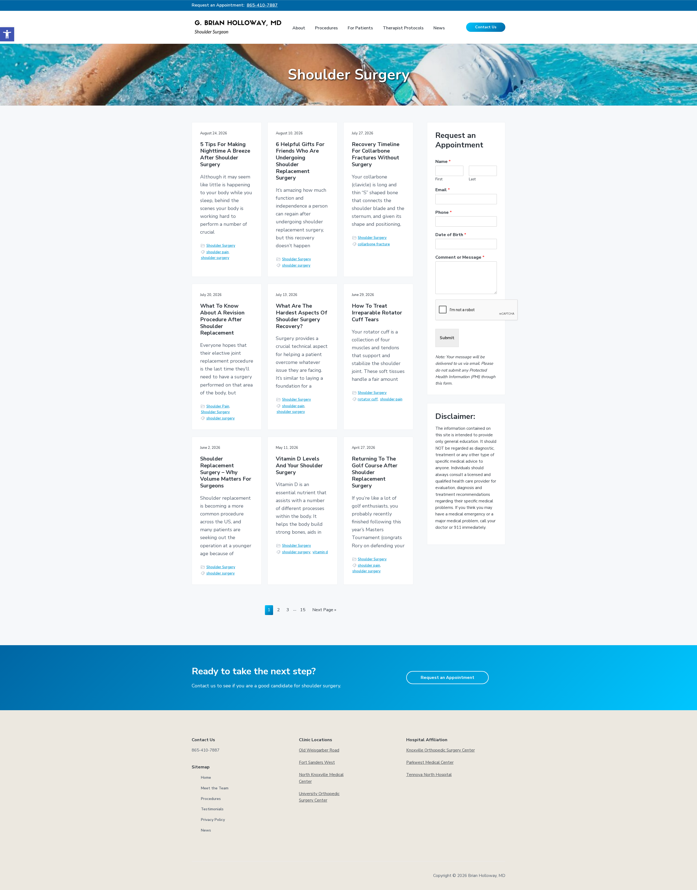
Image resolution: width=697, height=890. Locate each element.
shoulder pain (217, 252)
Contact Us (485, 27)
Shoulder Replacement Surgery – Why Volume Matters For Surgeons (225, 472)
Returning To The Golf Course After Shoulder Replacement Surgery (375, 472)
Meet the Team (214, 788)
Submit (447, 338)
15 (302, 611)
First (438, 179)
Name (443, 162)
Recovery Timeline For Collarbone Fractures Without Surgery (375, 154)
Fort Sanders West (317, 762)
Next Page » (324, 611)
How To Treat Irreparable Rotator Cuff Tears (377, 313)
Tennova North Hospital (429, 774)
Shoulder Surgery (220, 245)
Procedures (211, 798)
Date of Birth (450, 235)
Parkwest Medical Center (430, 762)
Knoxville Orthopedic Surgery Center (440, 750)
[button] (7, 34)
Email (442, 190)
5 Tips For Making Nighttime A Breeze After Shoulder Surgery (225, 154)
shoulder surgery (215, 257)
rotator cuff (368, 399)
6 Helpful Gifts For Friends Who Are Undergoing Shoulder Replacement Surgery (300, 161)
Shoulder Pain (217, 406)
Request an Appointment (447, 678)
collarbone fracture (374, 244)
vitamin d (320, 552)
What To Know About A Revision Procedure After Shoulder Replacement (222, 319)
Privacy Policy (213, 819)
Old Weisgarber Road (319, 750)
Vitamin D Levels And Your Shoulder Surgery (299, 466)
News (206, 830)
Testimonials (212, 809)
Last (472, 179)
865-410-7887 (262, 5)
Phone (443, 212)
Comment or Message (459, 257)
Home (206, 777)
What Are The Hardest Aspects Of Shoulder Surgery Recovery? (301, 316)
